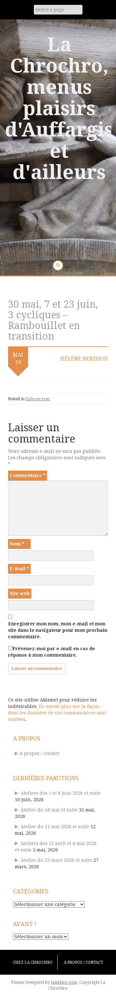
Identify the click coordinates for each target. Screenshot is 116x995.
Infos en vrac (37, 399)
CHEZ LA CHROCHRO (33, 962)
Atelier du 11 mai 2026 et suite (55, 826)
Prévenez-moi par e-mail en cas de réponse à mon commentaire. (51, 652)
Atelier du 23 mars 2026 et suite (56, 860)
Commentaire (27, 475)
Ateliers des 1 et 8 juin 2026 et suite (61, 793)
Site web (20, 593)
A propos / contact (39, 753)
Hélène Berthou (84, 359)
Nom (17, 543)
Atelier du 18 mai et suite (49, 809)
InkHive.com (64, 982)
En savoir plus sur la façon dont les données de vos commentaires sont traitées (57, 713)
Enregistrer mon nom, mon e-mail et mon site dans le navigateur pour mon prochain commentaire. (57, 630)
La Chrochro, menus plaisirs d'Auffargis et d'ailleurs (59, 108)
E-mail (19, 568)
